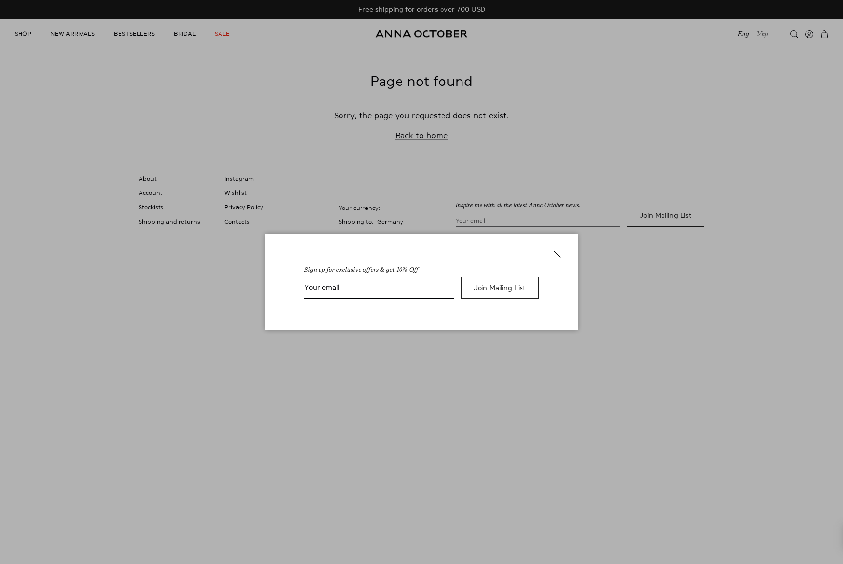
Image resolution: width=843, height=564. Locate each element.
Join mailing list (500, 287)
